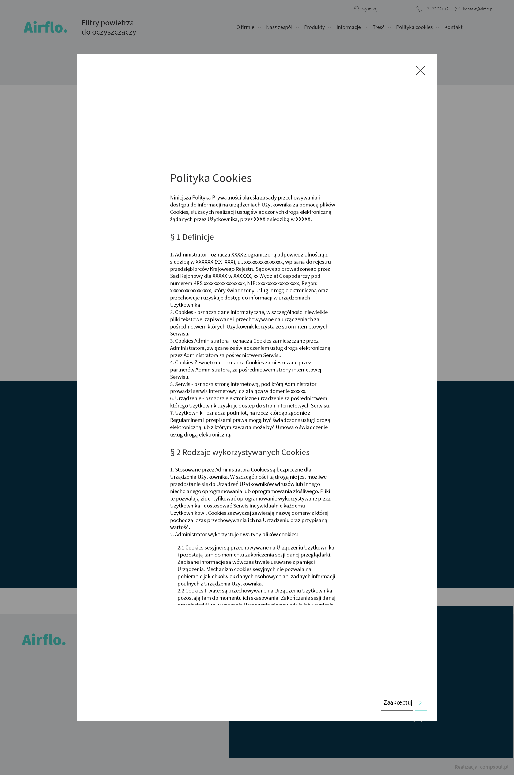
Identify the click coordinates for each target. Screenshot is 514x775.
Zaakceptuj (398, 702)
